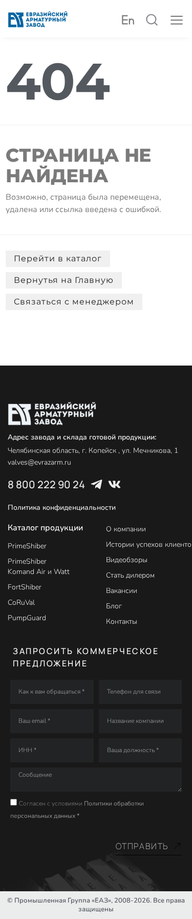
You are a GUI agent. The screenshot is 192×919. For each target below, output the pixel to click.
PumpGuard (27, 618)
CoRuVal (21, 602)
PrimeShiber (27, 546)
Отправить (142, 846)
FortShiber (24, 587)
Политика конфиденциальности (62, 507)
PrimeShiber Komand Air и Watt (39, 567)
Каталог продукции (45, 527)
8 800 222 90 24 (46, 484)
